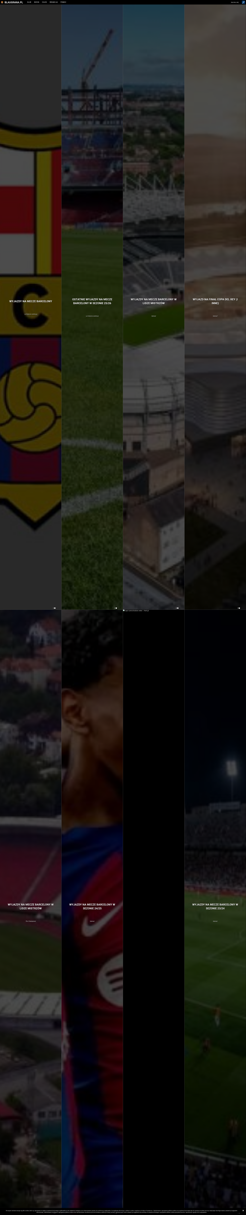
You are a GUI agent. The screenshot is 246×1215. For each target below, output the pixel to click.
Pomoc (63, 2)
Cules (44, 2)
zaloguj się (235, 2)
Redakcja (54, 2)
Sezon (36, 2)
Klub (29, 2)
